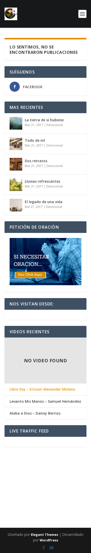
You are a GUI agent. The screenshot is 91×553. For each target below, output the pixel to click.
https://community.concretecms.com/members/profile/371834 (12, 489)
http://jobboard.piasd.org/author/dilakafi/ (48, 479)
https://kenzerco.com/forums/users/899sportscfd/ (23, 475)
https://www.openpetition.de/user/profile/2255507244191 (11, 521)
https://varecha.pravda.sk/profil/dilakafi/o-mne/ (55, 497)
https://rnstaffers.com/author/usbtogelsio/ (8, 461)
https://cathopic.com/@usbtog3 (19, 503)
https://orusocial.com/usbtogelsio (24, 515)
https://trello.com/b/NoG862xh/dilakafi (64, 479)
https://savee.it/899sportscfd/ (84, 492)
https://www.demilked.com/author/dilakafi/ (21, 511)
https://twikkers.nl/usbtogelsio (68, 508)
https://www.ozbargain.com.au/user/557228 (21, 499)
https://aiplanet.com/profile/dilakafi (61, 515)
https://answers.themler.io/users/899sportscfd (64, 473)
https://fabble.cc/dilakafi (16, 519)
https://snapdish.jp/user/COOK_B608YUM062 (34, 496)
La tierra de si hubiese (44, 119)
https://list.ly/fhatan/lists (84, 521)
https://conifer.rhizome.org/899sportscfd (27, 474)
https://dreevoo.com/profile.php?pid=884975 (46, 465)
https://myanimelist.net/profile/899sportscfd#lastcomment (11, 495)
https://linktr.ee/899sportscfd (69, 504)
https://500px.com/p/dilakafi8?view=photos (66, 486)
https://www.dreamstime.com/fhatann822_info (9, 463)
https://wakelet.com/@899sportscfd (22, 461)
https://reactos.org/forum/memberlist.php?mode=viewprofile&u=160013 (61, 490)
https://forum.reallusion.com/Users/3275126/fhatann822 (42, 505)
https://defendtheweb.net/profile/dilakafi (60, 478)
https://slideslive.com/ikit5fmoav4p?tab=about (75, 468)
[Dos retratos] (16, 164)
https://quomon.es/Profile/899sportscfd (27, 504)
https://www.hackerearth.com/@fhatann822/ (58, 507)
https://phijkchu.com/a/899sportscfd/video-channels (52, 506)
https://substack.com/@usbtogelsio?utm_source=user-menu (79, 463)
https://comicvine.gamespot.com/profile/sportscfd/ (24, 502)
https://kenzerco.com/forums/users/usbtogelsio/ (39, 512)
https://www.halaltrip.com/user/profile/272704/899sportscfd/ (12, 483)
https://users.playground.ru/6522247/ (7, 492)
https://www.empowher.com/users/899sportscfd (60, 502)
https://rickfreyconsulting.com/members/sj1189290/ (10, 474)
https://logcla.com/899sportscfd (54, 517)
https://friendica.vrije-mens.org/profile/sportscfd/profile (79, 505)
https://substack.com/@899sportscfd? (75, 494)
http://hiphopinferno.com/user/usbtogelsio (43, 477)
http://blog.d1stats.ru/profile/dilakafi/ (7, 500)
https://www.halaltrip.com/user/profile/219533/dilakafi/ (76, 497)
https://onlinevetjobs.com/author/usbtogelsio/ (44, 474)
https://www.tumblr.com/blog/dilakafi (71, 477)
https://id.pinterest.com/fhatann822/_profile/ (31, 495)
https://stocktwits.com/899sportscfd (61, 494)
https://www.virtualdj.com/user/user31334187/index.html (69, 485)
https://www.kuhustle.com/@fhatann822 (22, 523)
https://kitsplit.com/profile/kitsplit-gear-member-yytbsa (30, 486)
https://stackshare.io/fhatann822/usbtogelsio (75, 510)
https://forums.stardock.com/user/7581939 (39, 513)
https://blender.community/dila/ (62, 518)
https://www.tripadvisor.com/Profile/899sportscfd (27, 465)
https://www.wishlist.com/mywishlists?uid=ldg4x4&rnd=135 (31, 472)
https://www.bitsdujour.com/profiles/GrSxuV (43, 519)
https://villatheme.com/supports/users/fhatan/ (47, 484)
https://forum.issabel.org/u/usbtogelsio (37, 523)
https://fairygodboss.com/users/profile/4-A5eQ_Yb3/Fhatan (31, 469)
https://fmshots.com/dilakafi (72, 480)
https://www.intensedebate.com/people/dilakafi (69, 517)
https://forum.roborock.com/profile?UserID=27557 (74, 471)
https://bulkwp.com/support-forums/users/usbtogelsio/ (27, 514)
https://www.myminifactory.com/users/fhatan (63, 472)
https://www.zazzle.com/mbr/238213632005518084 (10, 472)
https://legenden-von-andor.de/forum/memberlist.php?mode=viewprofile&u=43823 (65, 520)
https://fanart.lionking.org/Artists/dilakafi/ (24, 487)
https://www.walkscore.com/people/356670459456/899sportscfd (52, 491)
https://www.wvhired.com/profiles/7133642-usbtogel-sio (43, 462)
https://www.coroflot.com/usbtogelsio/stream (70, 492)
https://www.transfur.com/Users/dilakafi (7, 502)
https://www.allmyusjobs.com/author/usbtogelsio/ (33, 483)
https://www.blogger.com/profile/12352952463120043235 (54, 476)
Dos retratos (36, 160)
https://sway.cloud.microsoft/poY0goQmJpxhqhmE (63, 474)
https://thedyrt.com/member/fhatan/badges (33, 466)
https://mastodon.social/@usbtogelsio (38, 498)
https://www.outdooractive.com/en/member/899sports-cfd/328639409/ (28, 506)
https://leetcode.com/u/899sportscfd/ (36, 511)
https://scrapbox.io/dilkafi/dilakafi (48, 472)
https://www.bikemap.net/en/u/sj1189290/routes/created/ (78, 501)
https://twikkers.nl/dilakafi (36, 481)
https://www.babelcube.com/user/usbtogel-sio (41, 475)
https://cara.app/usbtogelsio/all (67, 475)
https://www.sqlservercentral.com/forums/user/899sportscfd (67, 465)
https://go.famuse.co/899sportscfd (24, 505)
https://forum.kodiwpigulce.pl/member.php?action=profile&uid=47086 (14, 488)
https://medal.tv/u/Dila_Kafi (19, 466)
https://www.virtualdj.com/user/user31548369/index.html (29, 491)
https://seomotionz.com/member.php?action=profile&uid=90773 (70, 466)
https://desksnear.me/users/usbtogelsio (17, 468)
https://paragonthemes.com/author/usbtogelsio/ (43, 463)
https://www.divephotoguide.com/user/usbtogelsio (76, 464)
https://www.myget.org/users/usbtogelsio (25, 490)
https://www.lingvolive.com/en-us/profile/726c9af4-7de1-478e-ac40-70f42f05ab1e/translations (38, 518)
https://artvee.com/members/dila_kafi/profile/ (24, 500)
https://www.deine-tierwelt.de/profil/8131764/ (27, 522)
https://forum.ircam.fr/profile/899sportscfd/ (77, 502)
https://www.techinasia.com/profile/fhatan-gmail (41, 510)
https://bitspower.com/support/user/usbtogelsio (46, 494)
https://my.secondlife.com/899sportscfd (65, 493)
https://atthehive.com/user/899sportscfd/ (8, 520)
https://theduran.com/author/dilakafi (32, 479)
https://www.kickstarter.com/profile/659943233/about (53, 511)
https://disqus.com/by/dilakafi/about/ (73, 514)
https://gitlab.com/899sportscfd (52, 493)
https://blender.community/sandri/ (62, 461)
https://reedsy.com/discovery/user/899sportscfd (78, 483)
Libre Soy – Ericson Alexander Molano (42, 389)
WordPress (49, 540)
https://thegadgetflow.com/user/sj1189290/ (75, 507)
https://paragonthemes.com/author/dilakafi (41, 500)
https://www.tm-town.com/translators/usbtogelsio (50, 460)
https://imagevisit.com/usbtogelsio (6, 499)
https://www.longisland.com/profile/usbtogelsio (80, 509)
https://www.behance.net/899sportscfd (50, 488)
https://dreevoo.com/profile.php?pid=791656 (9, 484)
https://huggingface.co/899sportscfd (23, 501)
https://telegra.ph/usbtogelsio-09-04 (7, 475)
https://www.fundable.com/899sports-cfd (7, 473)
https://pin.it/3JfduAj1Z (17, 508)
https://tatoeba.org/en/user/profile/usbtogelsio (63, 495)
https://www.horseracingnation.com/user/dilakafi (77, 515)
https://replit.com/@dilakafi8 (25, 512)
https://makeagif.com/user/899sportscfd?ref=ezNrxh (10, 518)
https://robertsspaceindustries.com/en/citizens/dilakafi (57, 501)
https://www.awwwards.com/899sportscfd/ (27, 477)
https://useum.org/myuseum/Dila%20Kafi (42, 502)
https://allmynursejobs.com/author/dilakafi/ (54, 492)
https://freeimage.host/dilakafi (35, 461)
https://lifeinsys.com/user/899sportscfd (37, 499)
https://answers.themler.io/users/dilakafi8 (71, 522)
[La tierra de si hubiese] (16, 123)
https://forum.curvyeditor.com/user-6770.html (25, 493)
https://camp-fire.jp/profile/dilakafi (69, 506)
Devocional (55, 125)
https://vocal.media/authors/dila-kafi (44, 521)
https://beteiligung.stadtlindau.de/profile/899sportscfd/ (11, 516)
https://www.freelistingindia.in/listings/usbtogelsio (41, 467)
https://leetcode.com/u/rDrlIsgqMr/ (47, 481)
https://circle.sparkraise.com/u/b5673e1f (8, 464)
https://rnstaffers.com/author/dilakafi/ (77, 481)
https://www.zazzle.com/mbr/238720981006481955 (43, 464)
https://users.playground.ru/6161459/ (61, 462)
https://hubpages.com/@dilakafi (22, 520)
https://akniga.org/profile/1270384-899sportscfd (55, 498)
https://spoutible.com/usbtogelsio (28, 519)
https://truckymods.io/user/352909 (40, 490)
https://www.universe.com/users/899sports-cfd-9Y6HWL (61, 467)
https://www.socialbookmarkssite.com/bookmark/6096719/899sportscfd (49, 522)
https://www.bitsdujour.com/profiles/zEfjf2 (8, 501)
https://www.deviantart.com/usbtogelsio (60, 463)
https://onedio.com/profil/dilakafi (24, 497)
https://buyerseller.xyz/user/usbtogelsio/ (50, 466)
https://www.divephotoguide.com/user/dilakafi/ (9, 465)
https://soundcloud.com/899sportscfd (38, 492)
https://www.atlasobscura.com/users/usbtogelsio (66, 496)
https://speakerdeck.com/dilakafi (81, 490)
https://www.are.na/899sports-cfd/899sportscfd (9, 491)
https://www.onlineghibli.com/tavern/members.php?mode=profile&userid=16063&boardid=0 (18, 485)
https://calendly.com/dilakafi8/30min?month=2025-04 (32, 508)
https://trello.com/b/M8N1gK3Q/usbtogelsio (8, 517)
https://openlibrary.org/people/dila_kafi (23, 492)
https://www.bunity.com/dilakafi (75, 518)
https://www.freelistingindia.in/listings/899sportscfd (53, 508)
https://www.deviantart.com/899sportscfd (62, 481)
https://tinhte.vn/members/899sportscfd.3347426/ (21, 513)
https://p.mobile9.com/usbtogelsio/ (58, 519)
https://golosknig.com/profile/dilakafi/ (33, 460)
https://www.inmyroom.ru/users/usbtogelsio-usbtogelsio (55, 499)
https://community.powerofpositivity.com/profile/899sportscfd (71, 489)
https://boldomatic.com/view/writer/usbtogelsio (9, 522)
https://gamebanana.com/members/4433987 (24, 464)
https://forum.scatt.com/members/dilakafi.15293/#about (47, 485)
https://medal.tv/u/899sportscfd (6, 508)
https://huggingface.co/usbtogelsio (11, 505)
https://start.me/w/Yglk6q (5, 468)
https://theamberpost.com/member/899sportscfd (9, 486)
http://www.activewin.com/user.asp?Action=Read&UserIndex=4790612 (55, 483)
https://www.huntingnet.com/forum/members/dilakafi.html (66, 516)
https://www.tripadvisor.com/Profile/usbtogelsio (9, 515)
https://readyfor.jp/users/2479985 (47, 480)
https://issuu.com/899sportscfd (55, 475)
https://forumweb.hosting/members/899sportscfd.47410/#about (37, 468)
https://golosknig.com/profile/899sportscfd (81, 493)
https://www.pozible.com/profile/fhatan (36, 482)
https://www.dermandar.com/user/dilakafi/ (8, 481)
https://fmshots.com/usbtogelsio (26, 478)
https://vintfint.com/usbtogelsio (58, 477)
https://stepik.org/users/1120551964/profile (73, 498)
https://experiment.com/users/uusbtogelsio (32, 489)
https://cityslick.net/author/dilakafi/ (11, 497)
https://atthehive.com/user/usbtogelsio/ (7, 506)
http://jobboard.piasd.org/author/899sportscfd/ (22, 467)
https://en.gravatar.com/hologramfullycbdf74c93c (28, 484)
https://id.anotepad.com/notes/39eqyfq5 (21, 476)
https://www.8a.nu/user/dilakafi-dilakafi (61, 505)
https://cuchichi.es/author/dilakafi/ (66, 469)
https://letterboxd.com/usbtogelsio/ (28, 516)
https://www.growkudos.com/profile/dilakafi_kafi (47, 503)
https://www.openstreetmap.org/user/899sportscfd (9, 477)
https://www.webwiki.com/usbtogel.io (25, 462)
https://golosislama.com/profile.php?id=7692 (70, 482)
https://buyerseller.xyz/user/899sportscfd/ (43, 504)
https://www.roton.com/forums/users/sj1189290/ (68, 460)
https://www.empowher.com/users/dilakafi (74, 476)
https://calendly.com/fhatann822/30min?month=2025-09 (62, 487)
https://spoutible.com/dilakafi (60, 514)
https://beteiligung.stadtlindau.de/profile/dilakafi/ (10, 469)
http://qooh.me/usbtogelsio (7, 476)
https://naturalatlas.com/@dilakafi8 (60, 464)
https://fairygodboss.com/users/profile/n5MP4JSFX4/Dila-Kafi (69, 488)
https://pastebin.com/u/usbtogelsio (30, 521)
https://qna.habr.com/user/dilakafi (6, 503)
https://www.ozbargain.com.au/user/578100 (42, 507)
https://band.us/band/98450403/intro (38, 497)
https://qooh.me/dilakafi (73, 500)
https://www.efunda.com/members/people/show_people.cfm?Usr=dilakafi (70, 484)
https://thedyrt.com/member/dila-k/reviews (26, 463)
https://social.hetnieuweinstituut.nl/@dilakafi (20, 482)
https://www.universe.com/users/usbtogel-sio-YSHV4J (78, 462)
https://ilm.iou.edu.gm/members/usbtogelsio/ (9, 490)
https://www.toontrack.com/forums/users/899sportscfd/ (81, 467)
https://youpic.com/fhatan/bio (6, 460)
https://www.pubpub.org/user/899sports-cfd (58, 510)
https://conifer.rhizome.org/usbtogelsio (73, 513)
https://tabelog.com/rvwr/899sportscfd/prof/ (8, 514)
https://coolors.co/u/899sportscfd (32, 503)
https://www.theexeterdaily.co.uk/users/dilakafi (9, 462)
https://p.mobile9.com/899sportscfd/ (79, 479)
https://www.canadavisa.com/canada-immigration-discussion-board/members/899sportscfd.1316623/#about (20, 480)
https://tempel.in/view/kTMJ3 (6, 482)
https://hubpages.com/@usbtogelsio (24, 498)
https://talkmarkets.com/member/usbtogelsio (28, 494)
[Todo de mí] (16, 143)
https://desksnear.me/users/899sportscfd (18, 496)
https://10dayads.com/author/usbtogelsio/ (8, 507)
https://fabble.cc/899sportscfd (36, 515)
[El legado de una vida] (16, 205)
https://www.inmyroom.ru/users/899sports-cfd (8, 498)
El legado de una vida (43, 201)
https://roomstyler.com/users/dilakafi (7, 523)
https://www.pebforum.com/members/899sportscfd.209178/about (12, 479)
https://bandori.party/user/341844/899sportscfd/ (9, 512)
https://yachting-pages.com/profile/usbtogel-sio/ (66, 503)
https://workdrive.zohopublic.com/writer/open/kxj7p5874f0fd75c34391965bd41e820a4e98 (47, 470)
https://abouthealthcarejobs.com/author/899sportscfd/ (39, 520)
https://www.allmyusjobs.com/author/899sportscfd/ (56, 513)
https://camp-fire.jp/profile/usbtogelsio (72, 491)
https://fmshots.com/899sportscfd (6, 511)
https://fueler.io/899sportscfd (40, 493)
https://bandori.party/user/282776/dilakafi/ (38, 501)
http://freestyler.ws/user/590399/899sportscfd (8, 510)
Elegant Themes (44, 534)
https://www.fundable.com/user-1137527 (80, 474)
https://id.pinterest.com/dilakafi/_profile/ (72, 511)
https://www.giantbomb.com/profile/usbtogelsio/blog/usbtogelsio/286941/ (65, 521)
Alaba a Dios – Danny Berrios (35, 413)
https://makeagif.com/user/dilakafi (36, 476)
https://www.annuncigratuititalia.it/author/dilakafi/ (41, 487)
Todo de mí (35, 140)
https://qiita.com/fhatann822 (48, 515)
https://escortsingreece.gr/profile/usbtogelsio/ (25, 507)
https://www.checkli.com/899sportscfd (48, 461)
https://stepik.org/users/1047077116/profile (56, 471)
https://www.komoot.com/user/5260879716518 (49, 489)
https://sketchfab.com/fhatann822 (6, 467)
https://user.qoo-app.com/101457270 (55, 512)
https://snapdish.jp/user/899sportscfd (22, 473)
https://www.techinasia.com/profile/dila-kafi (50, 469)
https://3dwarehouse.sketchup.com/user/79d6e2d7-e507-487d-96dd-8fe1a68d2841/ (30, 471)
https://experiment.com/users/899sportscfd (46, 514)
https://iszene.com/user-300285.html (36, 488)
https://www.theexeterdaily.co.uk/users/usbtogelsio (9, 504)
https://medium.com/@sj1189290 (57, 504)
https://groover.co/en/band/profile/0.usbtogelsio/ (9, 494)
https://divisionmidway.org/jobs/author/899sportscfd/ (42, 478)
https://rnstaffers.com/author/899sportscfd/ (49, 486)
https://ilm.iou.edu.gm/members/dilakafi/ (8, 493)
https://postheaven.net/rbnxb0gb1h (7, 471)
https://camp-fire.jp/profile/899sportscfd (73, 470)
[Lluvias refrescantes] (16, 184)
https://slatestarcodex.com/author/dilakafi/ (74, 499)
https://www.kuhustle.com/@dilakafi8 (7, 466)
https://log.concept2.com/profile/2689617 (52, 482)
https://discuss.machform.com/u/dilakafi (24, 517)
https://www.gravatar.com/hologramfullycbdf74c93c (10, 478)
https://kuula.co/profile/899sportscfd (23, 481)
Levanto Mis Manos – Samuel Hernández (45, 401)
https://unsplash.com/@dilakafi (60, 480)
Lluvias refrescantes (42, 181)
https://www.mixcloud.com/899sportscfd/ (40, 517)
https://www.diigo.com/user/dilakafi (19, 460)
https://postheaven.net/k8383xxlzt (50, 496)
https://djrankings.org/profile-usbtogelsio (73, 519)
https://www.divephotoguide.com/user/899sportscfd (45, 516)
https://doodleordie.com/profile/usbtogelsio (57, 468)
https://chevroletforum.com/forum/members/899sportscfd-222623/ (43, 473)
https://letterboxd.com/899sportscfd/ (24, 510)
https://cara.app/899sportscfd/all (47, 495)
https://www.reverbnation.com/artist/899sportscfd (59, 500)
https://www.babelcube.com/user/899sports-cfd (77, 461)
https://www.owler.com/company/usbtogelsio (80, 472)
